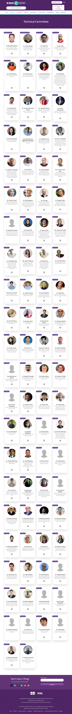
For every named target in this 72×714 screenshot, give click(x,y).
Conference (19, 12)
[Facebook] (15, 685)
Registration (63, 12)
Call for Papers (33, 12)
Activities (26, 12)
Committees (11, 12)
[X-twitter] (11, 685)
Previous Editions (50, 12)
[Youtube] (25, 685)
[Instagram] (18, 685)
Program (57, 12)
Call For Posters (42, 12)
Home (6, 12)
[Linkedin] (22, 685)
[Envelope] (28, 685)
